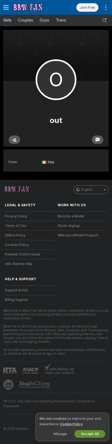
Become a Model (71, 216)
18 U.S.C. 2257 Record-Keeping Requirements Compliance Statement (49, 403)
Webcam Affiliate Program (78, 235)
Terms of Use (15, 226)
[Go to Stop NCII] (35, 384)
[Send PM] (97, 139)
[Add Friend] (14, 139)
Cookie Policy (71, 424)
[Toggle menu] (6, 7)
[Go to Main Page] (34, 7)
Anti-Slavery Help (18, 264)
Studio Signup (69, 226)
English (87, 190)
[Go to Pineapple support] (9, 385)
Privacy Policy (16, 216)
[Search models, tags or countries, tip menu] (104, 20)
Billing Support (16, 300)
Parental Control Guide (22, 254)
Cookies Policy (17, 245)
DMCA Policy (15, 235)
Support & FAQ (16, 290)
